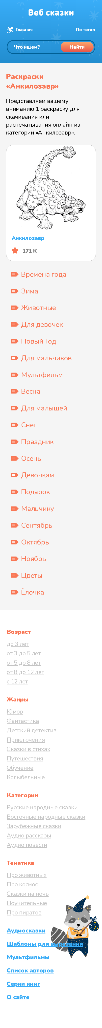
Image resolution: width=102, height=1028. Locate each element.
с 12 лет (17, 681)
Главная (24, 30)
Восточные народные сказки (46, 817)
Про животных (27, 875)
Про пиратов (24, 912)
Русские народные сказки (42, 807)
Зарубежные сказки (34, 826)
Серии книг (23, 984)
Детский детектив (31, 730)
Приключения (26, 740)
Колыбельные (26, 777)
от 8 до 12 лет (25, 672)
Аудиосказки (26, 930)
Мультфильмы (28, 957)
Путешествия (25, 758)
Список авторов (30, 970)
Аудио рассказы (29, 835)
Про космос (22, 884)
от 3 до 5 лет (24, 653)
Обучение (20, 768)
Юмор (15, 712)
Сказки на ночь (28, 894)
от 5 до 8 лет (24, 663)
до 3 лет (18, 644)
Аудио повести (27, 845)
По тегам (85, 30)
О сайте (18, 997)
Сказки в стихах (28, 749)
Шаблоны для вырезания (45, 944)
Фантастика (23, 721)
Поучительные (27, 903)
